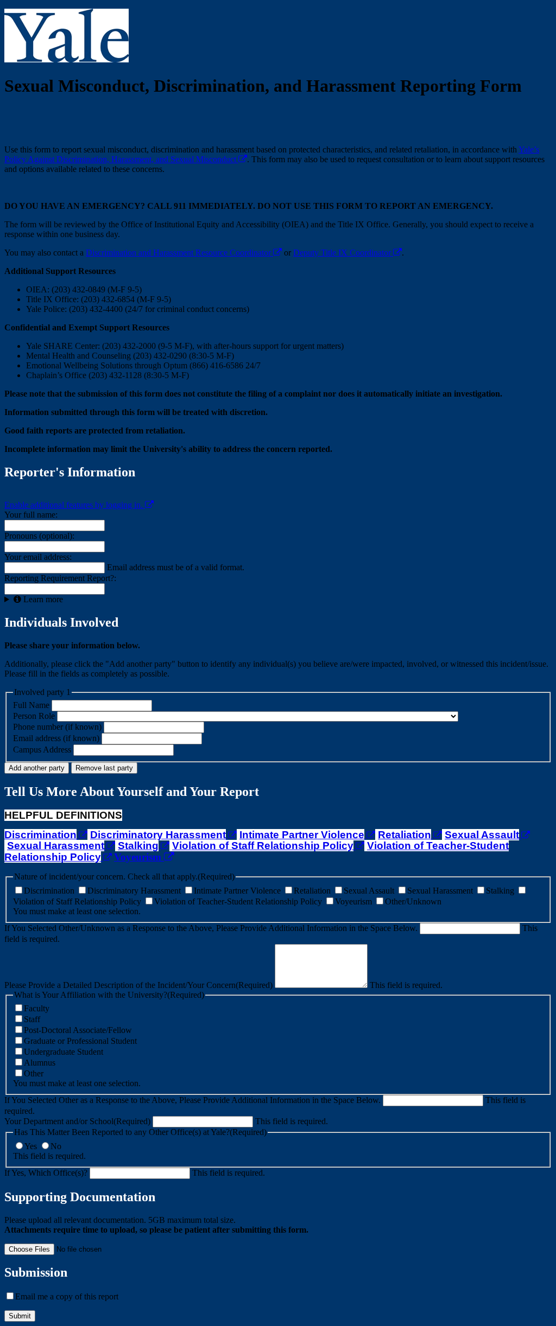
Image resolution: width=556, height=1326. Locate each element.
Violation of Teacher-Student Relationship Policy (239, 901)
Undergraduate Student (63, 1051)
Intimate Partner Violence (238, 890)
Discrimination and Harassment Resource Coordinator (179, 252)
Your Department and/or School (77, 1121)
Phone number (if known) (57, 726)
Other (33, 1073)
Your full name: (31, 514)
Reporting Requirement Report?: (60, 578)
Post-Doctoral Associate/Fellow (78, 1030)
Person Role (34, 716)
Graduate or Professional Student (80, 1041)
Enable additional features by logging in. (74, 504)
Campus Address (42, 749)
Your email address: (38, 557)
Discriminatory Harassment (135, 890)
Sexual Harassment (441, 890)
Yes (31, 1146)
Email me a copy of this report (66, 1296)
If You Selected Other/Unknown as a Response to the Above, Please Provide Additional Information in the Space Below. (211, 928)
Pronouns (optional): (39, 535)
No (55, 1146)
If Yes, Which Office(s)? (45, 1172)
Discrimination (50, 890)
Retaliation (313, 890)
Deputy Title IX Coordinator (343, 252)
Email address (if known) (56, 738)
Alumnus (39, 1062)
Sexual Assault (370, 890)
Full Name (32, 705)
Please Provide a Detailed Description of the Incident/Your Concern (138, 985)
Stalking (501, 890)
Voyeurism (139, 857)
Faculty (36, 1008)
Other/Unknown (413, 901)
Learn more (42, 599)
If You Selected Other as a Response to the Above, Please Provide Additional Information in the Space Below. (192, 1100)
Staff (32, 1019)
